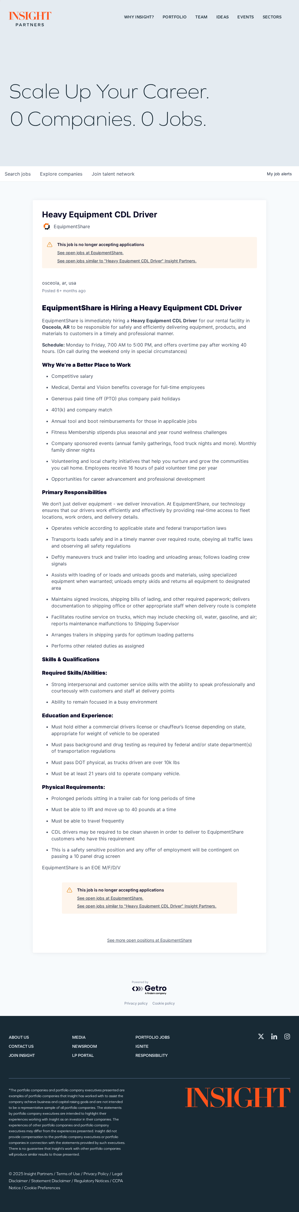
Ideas (222, 17)
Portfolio (175, 17)
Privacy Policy (96, 1173)
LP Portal (83, 1055)
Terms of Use (68, 1173)
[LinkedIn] (274, 1036)
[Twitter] (261, 1036)
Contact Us (21, 1046)
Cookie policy (163, 1003)
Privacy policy (136, 1003)
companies (61, 174)
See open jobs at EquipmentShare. (90, 252)
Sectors (272, 17)
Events (245, 17)
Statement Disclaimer (51, 1180)
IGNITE (142, 1046)
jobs (18, 174)
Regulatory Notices (92, 1180)
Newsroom (84, 1046)
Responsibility (151, 1055)
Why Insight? (139, 17)
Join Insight (22, 1055)
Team (201, 17)
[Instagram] (287, 1036)
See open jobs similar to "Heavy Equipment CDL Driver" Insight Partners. (127, 260)
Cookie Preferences (42, 1187)
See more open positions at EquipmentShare (149, 940)
